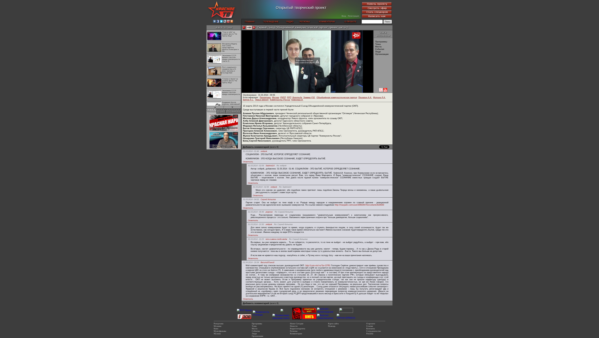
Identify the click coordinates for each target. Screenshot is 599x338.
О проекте (370, 323)
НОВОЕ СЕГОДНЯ (223, 27)
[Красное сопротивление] (326, 318)
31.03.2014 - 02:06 (256, 166)
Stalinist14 (270, 166)
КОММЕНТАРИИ (327, 22)
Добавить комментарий (256, 147)
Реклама (369, 333)
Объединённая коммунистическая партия (337, 97)
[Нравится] (254, 27)
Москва (275, 97)
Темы (378, 44)
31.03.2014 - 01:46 (251, 151)
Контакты (370, 328)
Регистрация (353, 16)
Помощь (331, 326)
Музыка (217, 333)
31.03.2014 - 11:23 (256, 239)
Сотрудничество (373, 331)
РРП (289, 97)
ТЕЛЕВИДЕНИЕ (271, 22)
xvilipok (264, 151)
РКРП (283, 97)
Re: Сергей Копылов (284, 212)
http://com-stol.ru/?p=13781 (317, 265)
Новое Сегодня (296, 323)
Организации (382, 54)
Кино (216, 328)
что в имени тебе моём (276, 239)
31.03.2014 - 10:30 (256, 224)
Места (378, 46)
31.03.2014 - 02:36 (261, 187)
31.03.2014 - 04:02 (251, 199)
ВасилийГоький (267, 262)
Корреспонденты (297, 328)
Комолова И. (297, 99)
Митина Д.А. (379, 97)
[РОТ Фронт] (244, 310)
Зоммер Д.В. (309, 97)
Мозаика (217, 326)
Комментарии (296, 333)
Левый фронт (262, 99)
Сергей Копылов (268, 200)
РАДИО (289, 22)
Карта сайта (333, 323)
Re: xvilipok (281, 166)
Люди (378, 51)
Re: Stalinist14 (285, 187)
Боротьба (297, 97)
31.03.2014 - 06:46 (256, 212)
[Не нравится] (244, 27)
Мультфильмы (220, 331)
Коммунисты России (280, 99)
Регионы (293, 331)
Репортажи (265, 97)
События (379, 49)
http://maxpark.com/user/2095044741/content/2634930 (359, 205)
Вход (344, 16)
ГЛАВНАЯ (249, 22)
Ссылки (369, 326)
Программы (381, 41)
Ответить (248, 162)
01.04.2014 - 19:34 (251, 262)
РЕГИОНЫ (305, 22)
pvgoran (269, 212)
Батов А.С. (248, 99)
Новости (293, 326)
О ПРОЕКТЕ (350, 22)
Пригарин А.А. (365, 97)
